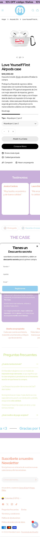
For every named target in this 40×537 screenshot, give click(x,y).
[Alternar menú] (2, 10)
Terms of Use (23, 488)
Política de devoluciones (11, 518)
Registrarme (20, 288)
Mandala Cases (14, 532)
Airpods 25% (14, 19)
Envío (18, 77)
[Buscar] (33, 10)
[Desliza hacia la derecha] (23, 57)
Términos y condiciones (11, 514)
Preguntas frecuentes (10, 509)
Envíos (23, 509)
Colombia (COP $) (12, 498)
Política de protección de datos (13, 522)
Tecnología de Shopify (29, 532)
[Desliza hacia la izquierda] (17, 57)
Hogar (4, 19)
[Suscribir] (35, 479)
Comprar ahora (20, 146)
